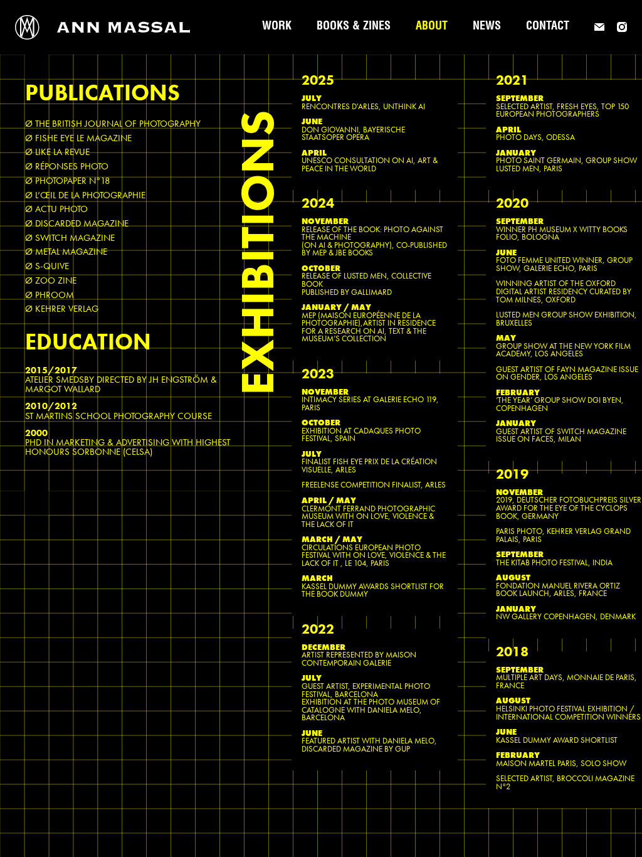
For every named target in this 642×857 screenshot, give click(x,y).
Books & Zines (354, 27)
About (432, 27)
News (487, 27)
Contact (547, 27)
